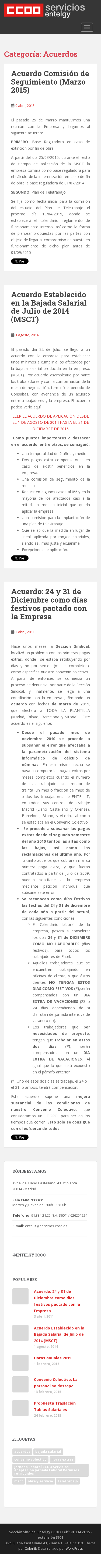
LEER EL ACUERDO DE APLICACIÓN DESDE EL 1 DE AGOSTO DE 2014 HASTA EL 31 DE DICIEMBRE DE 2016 (50, 423)
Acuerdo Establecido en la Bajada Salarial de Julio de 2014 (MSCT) (49, 306)
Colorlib (31, 1548)
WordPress (74, 1548)
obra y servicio (40, 1481)
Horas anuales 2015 (52, 1357)
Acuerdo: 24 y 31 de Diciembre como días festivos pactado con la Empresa (49, 603)
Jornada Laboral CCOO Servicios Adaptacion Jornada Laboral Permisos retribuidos (46, 1470)
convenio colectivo (30, 1459)
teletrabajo (68, 1481)
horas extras (62, 1459)
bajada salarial (48, 1451)
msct (18, 1481)
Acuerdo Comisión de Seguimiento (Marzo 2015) (50, 81)
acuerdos (22, 1451)
